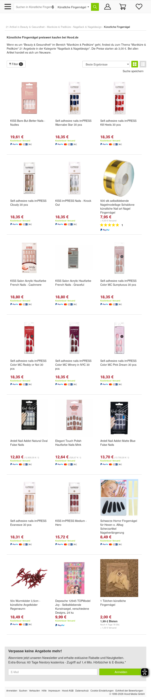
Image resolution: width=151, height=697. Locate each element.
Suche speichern (133, 71)
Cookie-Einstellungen (102, 690)
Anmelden (121, 672)
